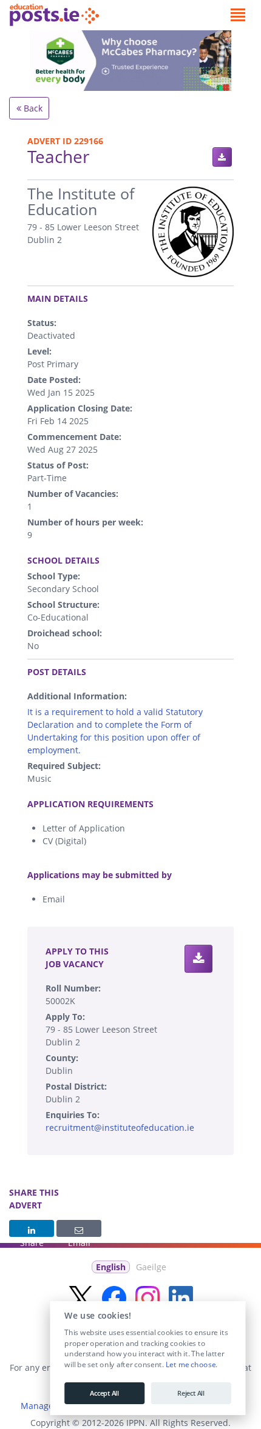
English (111, 1267)
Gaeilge (151, 1267)
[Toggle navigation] (237, 15)
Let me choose (190, 1365)
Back (31, 108)
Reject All (191, 1393)
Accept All (104, 1393)
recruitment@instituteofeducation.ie (120, 1127)
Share (31, 1228)
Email (78, 1228)
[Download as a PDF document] (222, 157)
